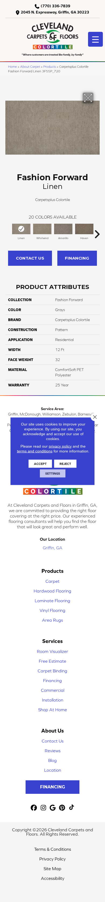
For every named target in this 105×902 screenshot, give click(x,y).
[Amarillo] (63, 229)
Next (97, 231)
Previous (8, 231)
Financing (77, 258)
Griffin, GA (52, 547)
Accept (40, 463)
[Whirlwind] (42, 229)
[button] (52, 787)
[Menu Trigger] (95, 39)
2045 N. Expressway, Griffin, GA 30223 (55, 12)
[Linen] (21, 229)
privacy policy (60, 446)
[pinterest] (62, 808)
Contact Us (30, 258)
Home (12, 66)
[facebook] (34, 808)
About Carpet (30, 66)
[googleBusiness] (53, 808)
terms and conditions (34, 451)
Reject (65, 463)
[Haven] (84, 229)
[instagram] (43, 808)
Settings (52, 473)
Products (49, 66)
